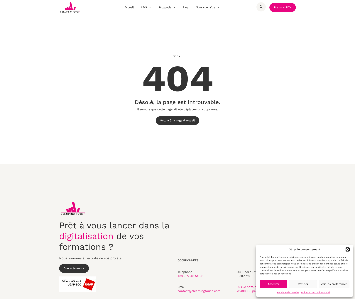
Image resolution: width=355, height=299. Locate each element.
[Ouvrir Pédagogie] (174, 7)
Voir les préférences (334, 284)
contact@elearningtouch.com (199, 291)
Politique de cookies (288, 292)
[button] (347, 249)
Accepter (273, 284)
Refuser (303, 284)
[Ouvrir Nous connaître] (218, 7)
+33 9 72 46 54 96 (190, 276)
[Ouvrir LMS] (150, 7)
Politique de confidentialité (315, 292)
